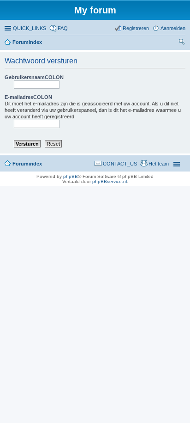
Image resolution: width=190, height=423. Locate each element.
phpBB (70, 176)
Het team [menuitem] (158, 163)
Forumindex (27, 42)
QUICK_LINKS (29, 28)
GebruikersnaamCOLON (34, 77)
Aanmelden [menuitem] (172, 28)
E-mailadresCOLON (28, 97)
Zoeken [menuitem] (182, 43)
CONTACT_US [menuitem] (120, 163)
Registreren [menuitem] (136, 28)
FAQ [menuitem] (63, 28)
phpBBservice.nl (109, 181)
